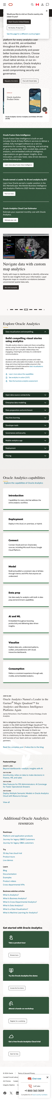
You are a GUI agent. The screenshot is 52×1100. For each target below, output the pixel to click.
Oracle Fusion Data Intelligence (16, 135)
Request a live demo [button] (11, 81)
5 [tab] (30, 309)
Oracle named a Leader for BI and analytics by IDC (25, 179)
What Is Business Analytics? (15, 898)
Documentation (10, 874)
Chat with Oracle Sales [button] (30, 81)
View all (6, 802)
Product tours (9, 856)
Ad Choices (7, 1081)
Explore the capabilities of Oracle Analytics (23, 483)
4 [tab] (26, 309)
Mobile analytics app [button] (14, 440)
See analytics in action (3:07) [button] (19, 377)
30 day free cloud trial (12, 853)
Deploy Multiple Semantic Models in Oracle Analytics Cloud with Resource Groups (26, 794)
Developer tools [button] (12, 425)
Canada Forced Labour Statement (14, 1077)
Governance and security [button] (15, 433)
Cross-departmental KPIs (14, 884)
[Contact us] (47, 4)
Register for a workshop (17, 1021)
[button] (4, 4)
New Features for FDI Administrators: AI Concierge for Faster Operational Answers (25, 785)
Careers (15, 1081)
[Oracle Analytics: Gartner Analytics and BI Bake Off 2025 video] (26, 101)
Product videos (9, 881)
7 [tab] (40, 309)
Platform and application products (18, 836)
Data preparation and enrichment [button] (19, 410)
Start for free (14, 1054)
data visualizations (36, 366)
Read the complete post (13, 747)
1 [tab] (11, 309)
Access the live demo (17, 988)
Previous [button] (7, 310)
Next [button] (44, 310)
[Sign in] (42, 4)
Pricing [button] (8, 456)
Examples (7, 877)
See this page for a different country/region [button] (23, 34)
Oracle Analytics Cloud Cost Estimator (20, 208)
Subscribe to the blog (34, 747)
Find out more (9, 194)
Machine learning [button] (13, 418)
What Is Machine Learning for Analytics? (20, 912)
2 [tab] (16, 309)
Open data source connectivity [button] (18, 395)
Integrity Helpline (9, 1085)
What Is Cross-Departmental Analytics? (20, 902)
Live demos (8, 860)
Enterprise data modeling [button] (16, 402)
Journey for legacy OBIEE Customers (19, 839)
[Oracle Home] (10, 4)
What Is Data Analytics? (13, 905)
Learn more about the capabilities (21, 374)
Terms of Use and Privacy (26, 1073)
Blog (5, 870)
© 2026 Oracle (8, 1073)
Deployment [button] (11, 448)
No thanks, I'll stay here (15, 28)
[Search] (32, 4)
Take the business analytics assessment (23, 381)
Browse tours (14, 955)
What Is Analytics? (11, 895)
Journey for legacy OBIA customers (18, 843)
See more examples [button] (10, 287)
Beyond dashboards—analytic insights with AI (23, 768)
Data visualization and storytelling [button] (19, 332)
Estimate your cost (10, 220)
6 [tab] (35, 309)
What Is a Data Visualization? (15, 909)
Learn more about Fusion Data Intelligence (18, 165)
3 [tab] (21, 309)
